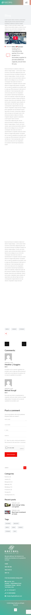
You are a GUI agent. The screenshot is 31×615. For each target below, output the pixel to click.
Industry (7, 479)
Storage (7, 492)
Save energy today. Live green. (18, 506)
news (13, 527)
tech (15, 531)
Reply (6, 366)
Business (7, 476)
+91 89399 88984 (10, 593)
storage (22, 329)
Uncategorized (8, 494)
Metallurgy (7, 487)
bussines (8, 523)
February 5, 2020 (16, 503)
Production (7, 489)
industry (16, 523)
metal (7, 329)
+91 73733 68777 (11, 590)
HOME (6, 564)
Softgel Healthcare (14, 603)
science (14, 329)
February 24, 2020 (9, 362)
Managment (8, 482)
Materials (7, 484)
